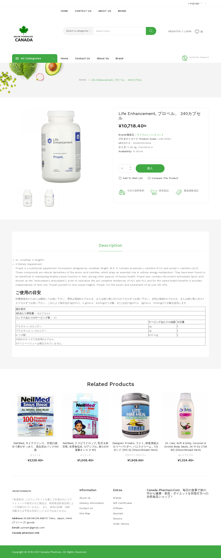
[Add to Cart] (25, 435)
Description (110, 245)
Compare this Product (165, 178)
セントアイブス (185, 455)
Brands (117, 497)
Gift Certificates (122, 503)
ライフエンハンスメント (150, 134)
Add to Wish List (133, 178)
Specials (118, 513)
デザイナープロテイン (135, 455)
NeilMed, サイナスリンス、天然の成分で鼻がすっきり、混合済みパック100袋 (35, 447)
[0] (197, 31)
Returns (117, 518)
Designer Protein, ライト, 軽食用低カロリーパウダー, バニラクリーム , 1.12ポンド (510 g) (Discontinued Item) (135, 447)
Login (187, 31)
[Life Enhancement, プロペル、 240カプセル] (27, 198)
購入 (150, 168)
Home (82, 79)
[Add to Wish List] (39, 435)
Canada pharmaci (50, 552)
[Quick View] (32, 435)
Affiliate (118, 508)
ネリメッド (35, 455)
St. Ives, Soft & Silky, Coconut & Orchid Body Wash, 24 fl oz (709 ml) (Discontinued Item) (185, 447)
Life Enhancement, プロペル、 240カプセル (116, 80)
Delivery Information (91, 503)
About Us (84, 497)
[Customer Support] (195, 60)
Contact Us (86, 508)
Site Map (84, 513)
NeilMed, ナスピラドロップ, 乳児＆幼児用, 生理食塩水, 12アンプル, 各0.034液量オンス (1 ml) (85, 447)
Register (174, 31)
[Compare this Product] (45, 435)
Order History (121, 523)
